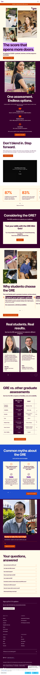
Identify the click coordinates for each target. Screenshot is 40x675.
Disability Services (6, 624)
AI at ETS (5, 620)
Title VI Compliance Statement (8, 665)
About (4, 618)
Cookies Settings (22, 665)
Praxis (4, 643)
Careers (4, 622)
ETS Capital (5, 631)
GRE (4, 641)
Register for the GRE (10, 546)
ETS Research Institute (25, 622)
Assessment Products (25, 618)
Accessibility (16, 665)
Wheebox (23, 645)
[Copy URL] (20, 171)
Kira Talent (23, 641)
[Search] (36, 651)
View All (4, 645)
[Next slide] (35, 374)
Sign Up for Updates (8, 608)
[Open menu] (38, 1)
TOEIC (4, 639)
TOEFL (4, 637)
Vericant (22, 643)
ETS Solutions (23, 620)
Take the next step (8, 155)
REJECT (35, 672)
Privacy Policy (4, 670)
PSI (21, 637)
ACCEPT (28, 672)
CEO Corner (5, 629)
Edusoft (22, 639)
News (4, 627)
